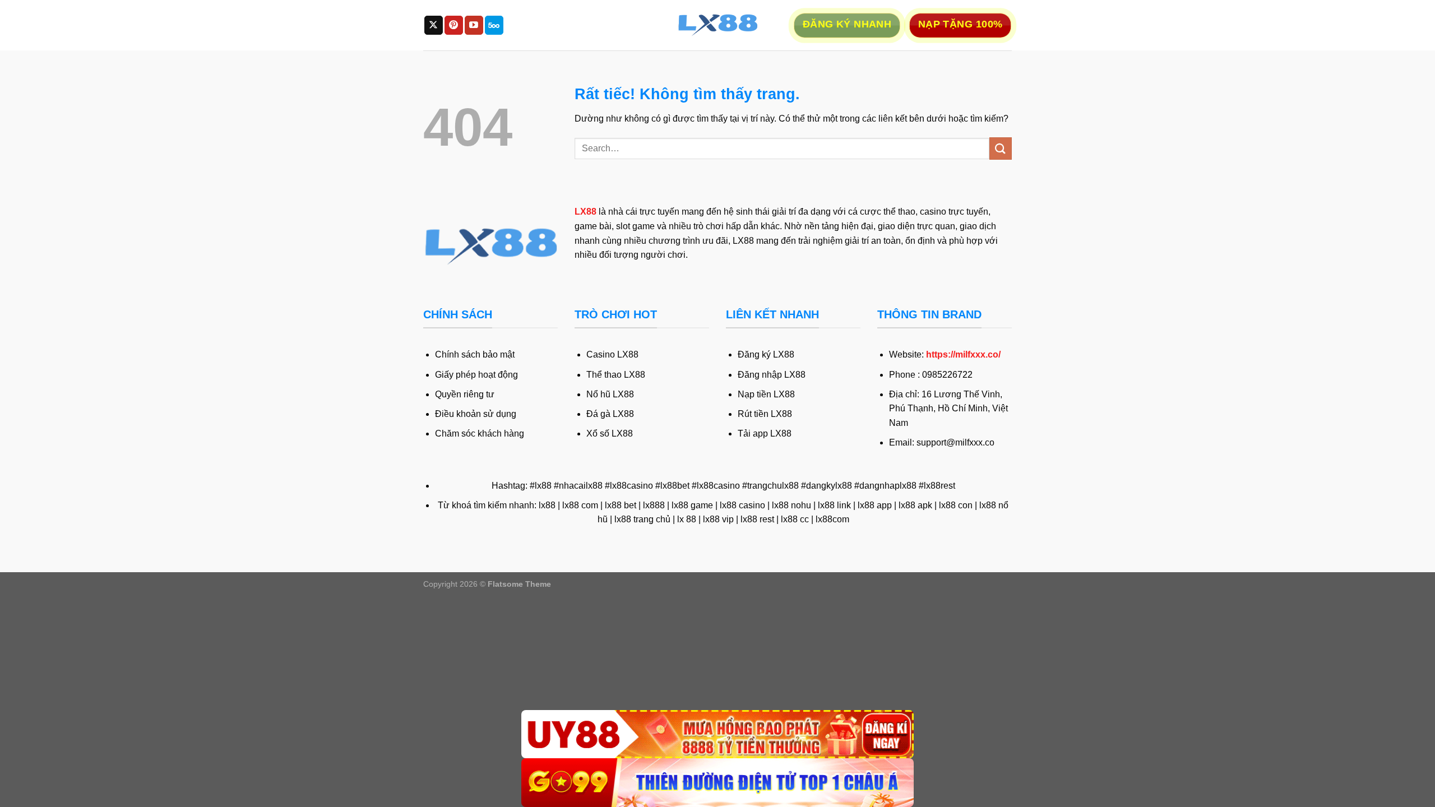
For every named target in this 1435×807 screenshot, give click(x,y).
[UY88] (717, 734)
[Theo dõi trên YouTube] (474, 25)
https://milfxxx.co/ (963, 354)
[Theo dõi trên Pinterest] (454, 25)
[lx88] (717, 25)
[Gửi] (1000, 148)
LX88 (585, 211)
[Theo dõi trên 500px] (494, 25)
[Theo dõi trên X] (433, 25)
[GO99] (717, 782)
